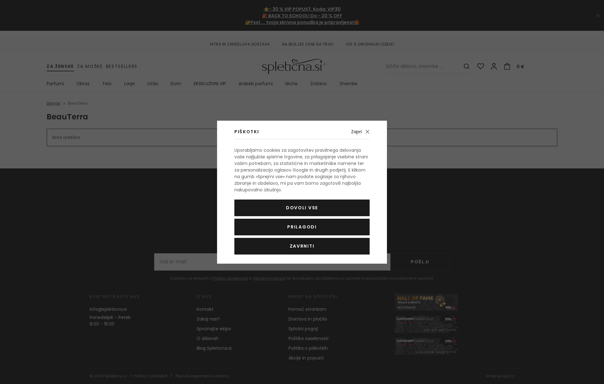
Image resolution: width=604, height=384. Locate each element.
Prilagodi (301, 227)
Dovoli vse (302, 208)
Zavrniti (302, 246)
